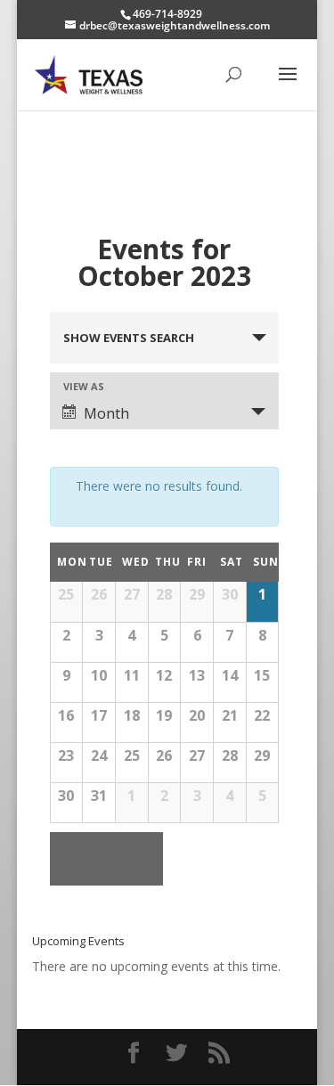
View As (83, 386)
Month (106, 413)
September (105, 859)
